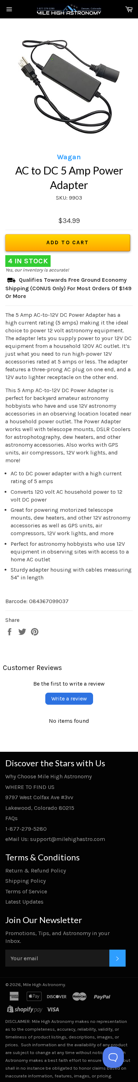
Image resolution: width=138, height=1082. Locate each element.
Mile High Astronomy (44, 984)
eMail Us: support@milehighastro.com (55, 839)
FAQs (11, 818)
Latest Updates (24, 901)
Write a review (69, 698)
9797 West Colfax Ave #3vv (39, 797)
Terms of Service (26, 891)
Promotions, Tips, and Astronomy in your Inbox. (57, 937)
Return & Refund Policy (35, 870)
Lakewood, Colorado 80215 (39, 808)
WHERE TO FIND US (29, 787)
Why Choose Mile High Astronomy (48, 776)
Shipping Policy (25, 880)
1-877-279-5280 (26, 828)
